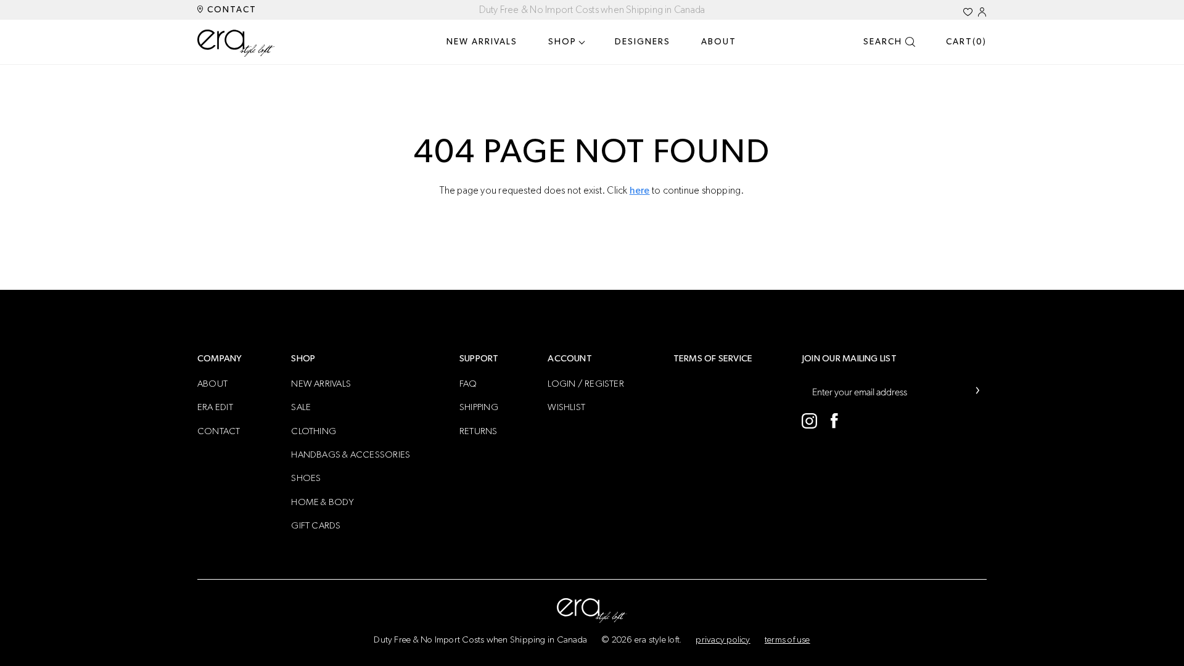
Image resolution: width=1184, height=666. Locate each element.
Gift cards (315, 525)
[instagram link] (809, 421)
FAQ (468, 383)
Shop (562, 42)
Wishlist (566, 407)
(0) (966, 42)
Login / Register (586, 383)
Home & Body (322, 502)
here (640, 190)
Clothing (313, 431)
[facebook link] (834, 421)
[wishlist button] (967, 12)
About (718, 42)
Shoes (306, 478)
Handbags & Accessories (350, 454)
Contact (230, 10)
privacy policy (723, 639)
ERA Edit (215, 407)
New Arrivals (481, 42)
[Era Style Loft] (236, 43)
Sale (301, 407)
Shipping (478, 407)
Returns (478, 431)
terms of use (787, 639)
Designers (642, 42)
